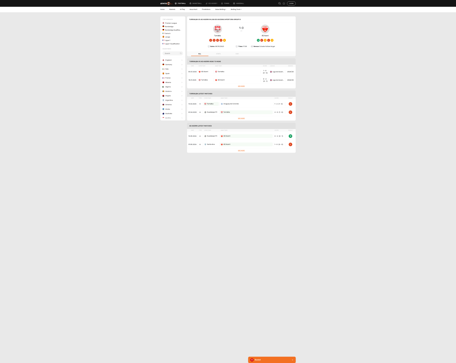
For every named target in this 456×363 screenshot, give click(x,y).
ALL (199, 54)
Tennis (226, 3)
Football (182, 3)
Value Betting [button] (220, 9)
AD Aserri (265, 36)
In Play (182, 9)
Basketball (197, 3)
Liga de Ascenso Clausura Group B (279, 72)
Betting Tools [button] (235, 9)
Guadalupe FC (212, 112)
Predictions (206, 9)
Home (162, 9)
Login (291, 3)
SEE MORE (241, 86)
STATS (218, 54)
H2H (237, 54)
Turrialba (217, 36)
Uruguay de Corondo (231, 104)
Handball (240, 3)
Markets (172, 9)
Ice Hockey (213, 3)
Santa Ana (211, 144)
